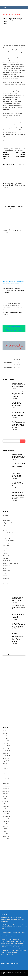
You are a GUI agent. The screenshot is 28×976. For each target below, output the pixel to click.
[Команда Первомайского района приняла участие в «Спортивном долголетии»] (7, 606)
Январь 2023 (6, 839)
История (5, 530)
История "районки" (8, 533)
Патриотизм (6, 555)
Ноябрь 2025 (6, 753)
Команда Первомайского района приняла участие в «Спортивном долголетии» (18, 607)
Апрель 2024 (6, 801)
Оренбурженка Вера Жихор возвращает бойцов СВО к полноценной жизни (18, 384)
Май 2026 (5, 738)
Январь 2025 (6, 778)
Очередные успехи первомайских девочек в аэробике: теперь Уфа (12, 229)
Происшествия (6, 565)
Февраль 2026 (6, 746)
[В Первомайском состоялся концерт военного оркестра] (7, 402)
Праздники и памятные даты (10, 563)
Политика (5, 558)
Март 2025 (5, 773)
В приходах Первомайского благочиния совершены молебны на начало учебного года (18, 394)
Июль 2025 (5, 763)
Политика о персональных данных (10, 963)
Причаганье (16, 972)
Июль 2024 (5, 793)
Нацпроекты (6, 545)
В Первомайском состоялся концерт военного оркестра (16, 403)
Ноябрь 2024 (6, 783)
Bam (8, 974)
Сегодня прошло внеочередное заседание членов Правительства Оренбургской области (18, 625)
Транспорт (5, 575)
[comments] (17, 593)
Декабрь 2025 (6, 751)
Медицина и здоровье (8, 540)
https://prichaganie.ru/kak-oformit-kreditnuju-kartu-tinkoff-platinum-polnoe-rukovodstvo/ (13, 290)
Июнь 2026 (5, 736)
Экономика (5, 583)
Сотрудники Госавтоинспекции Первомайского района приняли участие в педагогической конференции (17, 637)
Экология (5, 581)
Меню (4, 7)
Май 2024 (5, 798)
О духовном (6, 548)
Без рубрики (6, 515)
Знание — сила (6, 528)
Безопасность (6, 518)
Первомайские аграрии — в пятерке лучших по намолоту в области (18, 598)
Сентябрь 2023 (6, 819)
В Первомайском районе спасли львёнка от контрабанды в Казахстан (14, 207)
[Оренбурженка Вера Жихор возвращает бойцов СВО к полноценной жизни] (7, 383)
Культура (5, 535)
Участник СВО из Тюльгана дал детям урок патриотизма (18, 616)
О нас (4, 550)
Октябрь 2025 (6, 756)
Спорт (4, 573)
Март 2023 (5, 834)
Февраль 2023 (6, 836)
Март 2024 (5, 803)
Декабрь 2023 (6, 811)
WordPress (3, 974)
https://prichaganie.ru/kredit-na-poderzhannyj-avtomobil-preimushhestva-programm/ (13, 312)
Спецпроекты (6, 570)
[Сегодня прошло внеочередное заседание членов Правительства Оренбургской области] (7, 623)
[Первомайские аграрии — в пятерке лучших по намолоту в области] (7, 597)
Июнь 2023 (5, 826)
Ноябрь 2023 (6, 813)
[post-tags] (22, 593)
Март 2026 (5, 743)
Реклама (5, 568)
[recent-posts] (11, 593)
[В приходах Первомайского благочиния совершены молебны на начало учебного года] (7, 392)
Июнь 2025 (5, 766)
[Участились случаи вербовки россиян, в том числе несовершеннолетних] (7, 411)
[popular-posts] (5, 593)
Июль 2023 (5, 824)
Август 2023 (6, 821)
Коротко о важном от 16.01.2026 (11, 360)
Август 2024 (6, 791)
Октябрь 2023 (6, 816)
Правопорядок (6, 560)
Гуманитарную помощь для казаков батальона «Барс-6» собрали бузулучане (14, 184)
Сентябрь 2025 (6, 758)
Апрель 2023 (6, 831)
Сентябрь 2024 (6, 788)
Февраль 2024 (6, 806)
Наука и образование (8, 543)
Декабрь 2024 (6, 781)
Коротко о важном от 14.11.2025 (11, 367)
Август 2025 (6, 761)
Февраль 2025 (6, 776)
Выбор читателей (7, 14)
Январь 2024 (6, 808)
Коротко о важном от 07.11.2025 (11, 370)
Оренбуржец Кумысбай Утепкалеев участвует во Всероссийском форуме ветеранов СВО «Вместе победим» (18, 424)
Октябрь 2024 (6, 786)
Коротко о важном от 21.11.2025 (11, 362)
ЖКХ (4, 525)
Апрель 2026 (6, 741)
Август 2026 (6, 730)
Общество (5, 16)
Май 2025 (5, 768)
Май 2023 (5, 829)
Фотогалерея (6, 578)
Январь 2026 (6, 748)
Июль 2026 (5, 733)
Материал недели (16, 14)
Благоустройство (7, 520)
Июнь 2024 (5, 796)
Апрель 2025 (6, 771)
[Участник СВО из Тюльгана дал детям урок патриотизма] (7, 614)
